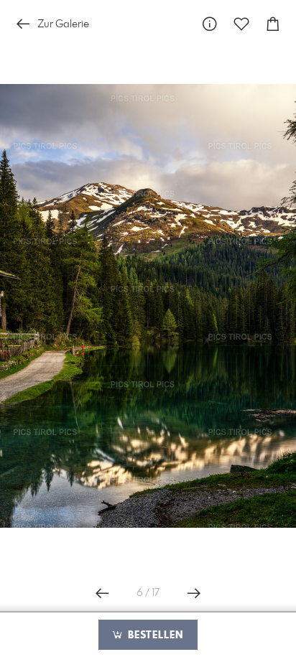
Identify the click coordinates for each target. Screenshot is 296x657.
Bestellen (153, 635)
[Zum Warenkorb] (273, 24)
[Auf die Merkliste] (241, 24)
